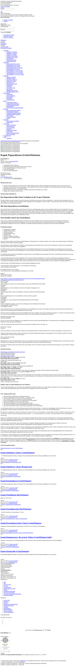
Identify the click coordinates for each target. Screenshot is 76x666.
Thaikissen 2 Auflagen (12, 53)
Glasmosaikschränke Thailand (14, 113)
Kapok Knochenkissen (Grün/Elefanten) (16, 481)
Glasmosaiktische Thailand (13, 103)
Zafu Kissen (9, 89)
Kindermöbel (10, 122)
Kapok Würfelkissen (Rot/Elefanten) (14, 495)
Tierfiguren (9, 129)
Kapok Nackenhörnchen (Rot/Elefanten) (16, 509)
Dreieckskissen (10, 58)
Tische (5, 101)
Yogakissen (9, 86)
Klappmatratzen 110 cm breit (13, 65)
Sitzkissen (6, 75)
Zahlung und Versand (9, 605)
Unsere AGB (7, 600)
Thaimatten (6, 62)
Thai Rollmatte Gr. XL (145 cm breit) (15, 74)
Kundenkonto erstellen (9, 35)
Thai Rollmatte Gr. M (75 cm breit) (15, 71)
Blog (5, 582)
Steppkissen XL (10, 82)
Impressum (6, 601)
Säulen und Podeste (11, 125)
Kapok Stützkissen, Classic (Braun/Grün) (16, 467)
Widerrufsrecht (7, 608)
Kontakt (5, 21)
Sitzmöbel (6, 119)
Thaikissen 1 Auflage (11, 54)
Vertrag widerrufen (8, 611)
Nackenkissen (7, 93)
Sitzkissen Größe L (11, 78)
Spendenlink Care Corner (10, 588)
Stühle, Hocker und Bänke (13, 121)
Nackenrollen (10, 94)
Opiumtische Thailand (12, 102)
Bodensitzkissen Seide (12, 83)
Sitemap (5, 590)
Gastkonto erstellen (8, 36)
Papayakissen (10, 97)
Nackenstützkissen (11, 95)
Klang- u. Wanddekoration (13, 133)
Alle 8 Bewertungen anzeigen (8, 356)
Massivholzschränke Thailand (13, 110)
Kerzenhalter (10, 131)
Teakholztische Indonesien (13, 105)
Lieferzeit (6, 607)
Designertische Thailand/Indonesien (15, 107)
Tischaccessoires (10, 126)
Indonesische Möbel (8, 595)
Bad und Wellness (11, 134)
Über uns (6, 586)
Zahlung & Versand (8, 20)
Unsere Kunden (7, 584)
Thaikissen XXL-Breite (12, 57)
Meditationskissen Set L (12, 90)
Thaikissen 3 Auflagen (12, 52)
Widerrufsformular (8, 609)
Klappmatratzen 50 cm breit (13, 69)
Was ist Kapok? (7, 587)
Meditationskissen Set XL (13, 91)
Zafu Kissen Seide (11, 87)
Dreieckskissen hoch (11, 60)
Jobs (5, 583)
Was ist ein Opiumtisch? (9, 592)
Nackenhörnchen (11, 99)
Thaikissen (6, 50)
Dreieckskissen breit (11, 61)
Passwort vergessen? (8, 37)
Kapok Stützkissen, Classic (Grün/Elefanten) (18, 453)
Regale (8, 118)
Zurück (2, 140)
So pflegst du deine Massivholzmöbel (12, 594)
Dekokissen (9, 98)
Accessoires (6, 123)
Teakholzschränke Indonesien (13, 114)
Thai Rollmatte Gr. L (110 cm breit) (15, 73)
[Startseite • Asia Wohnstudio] (5, 6)
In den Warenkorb (17, 178)
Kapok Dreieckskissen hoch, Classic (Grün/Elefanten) (21, 523)
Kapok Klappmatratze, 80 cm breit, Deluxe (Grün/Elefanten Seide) (26, 537)
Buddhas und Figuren (12, 130)
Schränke (6, 109)
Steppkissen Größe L (11, 81)
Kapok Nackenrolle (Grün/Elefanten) (15, 551)
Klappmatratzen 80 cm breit (13, 63)
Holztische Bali (10, 106)
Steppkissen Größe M (12, 79)
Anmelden (8, 32)
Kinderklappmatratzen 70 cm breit (14, 67)
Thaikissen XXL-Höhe (12, 56)
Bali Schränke (10, 115)
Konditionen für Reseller (9, 591)
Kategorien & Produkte (6, 48)
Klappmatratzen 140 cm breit (13, 66)
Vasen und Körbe (11, 127)
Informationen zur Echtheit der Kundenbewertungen (13, 352)
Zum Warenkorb (4, 46)
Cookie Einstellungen (9, 612)
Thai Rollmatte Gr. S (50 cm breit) (15, 70)
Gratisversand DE (13, 161)
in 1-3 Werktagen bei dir (6, 177)
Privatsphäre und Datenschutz (11, 604)
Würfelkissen (10, 85)
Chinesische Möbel (11, 117)
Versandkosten (22, 660)
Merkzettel (3, 42)
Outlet (5, 137)
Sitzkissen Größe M (11, 77)
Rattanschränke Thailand (12, 111)
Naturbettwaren (7, 135)
